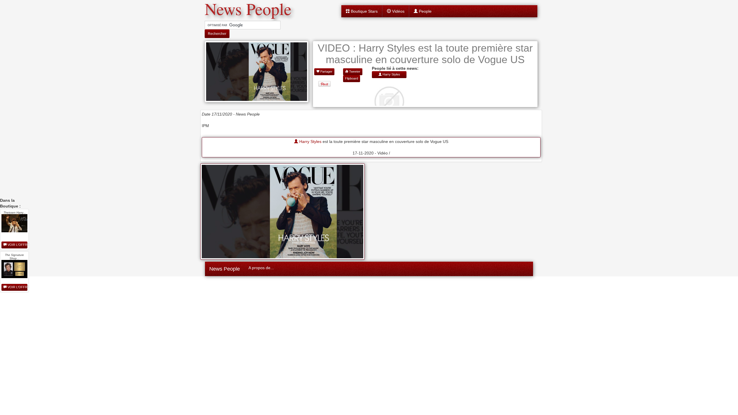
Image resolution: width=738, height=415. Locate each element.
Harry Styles (309, 141)
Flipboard (351, 78)
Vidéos (397, 11)
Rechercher (217, 34)
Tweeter (354, 71)
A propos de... (261, 267)
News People (224, 269)
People (425, 11)
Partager (325, 71)
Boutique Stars (364, 11)
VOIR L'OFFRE (17, 244)
